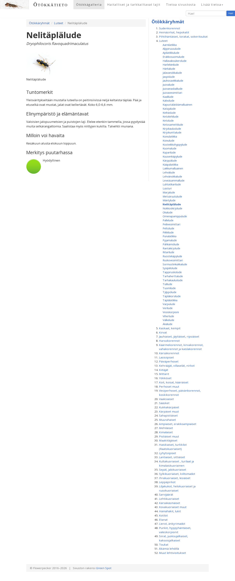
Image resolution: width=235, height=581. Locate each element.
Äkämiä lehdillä (169, 548)
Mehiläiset (166, 428)
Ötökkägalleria (89, 4)
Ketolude (168, 120)
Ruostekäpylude (172, 256)
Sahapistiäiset (168, 415)
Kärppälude (170, 160)
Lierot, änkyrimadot (172, 523)
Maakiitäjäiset (168, 440)
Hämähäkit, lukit (170, 511)
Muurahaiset (167, 419)
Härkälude (169, 68)
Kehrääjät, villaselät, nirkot (177, 365)
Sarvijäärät (166, 494)
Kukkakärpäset (169, 407)
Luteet (58, 23)
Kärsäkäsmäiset (169, 503)
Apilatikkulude (171, 52)
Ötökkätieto (50, 4)
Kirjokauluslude (172, 128)
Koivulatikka (170, 136)
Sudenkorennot (169, 28)
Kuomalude (169, 148)
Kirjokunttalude (172, 132)
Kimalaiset (166, 432)
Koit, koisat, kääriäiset (173, 382)
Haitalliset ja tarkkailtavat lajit (133, 4)
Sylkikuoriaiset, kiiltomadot (177, 474)
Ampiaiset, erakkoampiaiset (177, 424)
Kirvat (163, 332)
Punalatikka (169, 236)
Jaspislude (169, 76)
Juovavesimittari (172, 92)
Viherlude (168, 316)
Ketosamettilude (173, 124)
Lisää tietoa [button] (211, 4)
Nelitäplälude (172, 204)
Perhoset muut (169, 386)
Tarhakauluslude (173, 280)
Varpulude (169, 304)
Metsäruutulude (172, 196)
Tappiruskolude (172, 272)
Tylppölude (169, 292)
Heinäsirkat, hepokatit (174, 32)
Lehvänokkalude (172, 176)
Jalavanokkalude (172, 72)
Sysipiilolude (170, 268)
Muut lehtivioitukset (172, 553)
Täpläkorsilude (172, 296)
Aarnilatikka (170, 45)
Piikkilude (168, 232)
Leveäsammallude (174, 180)
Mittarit (164, 374)
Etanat (163, 519)
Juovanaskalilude (172, 88)
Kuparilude (169, 152)
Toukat (163, 544)
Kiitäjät (163, 370)
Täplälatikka (170, 300)
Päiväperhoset (168, 361)
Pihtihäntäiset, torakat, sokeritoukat (183, 36)
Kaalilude (168, 96)
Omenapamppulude (175, 216)
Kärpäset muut (169, 411)
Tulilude (167, 284)
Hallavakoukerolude (175, 61)
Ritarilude (168, 252)
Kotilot (163, 515)
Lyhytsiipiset (167, 453)
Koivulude (168, 140)
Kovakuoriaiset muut (173, 507)
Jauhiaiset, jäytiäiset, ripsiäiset (179, 336)
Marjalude (169, 192)
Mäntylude (169, 200)
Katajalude (169, 108)
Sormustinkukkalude (175, 264)
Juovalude (168, 84)
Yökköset (165, 378)
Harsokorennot (169, 340)
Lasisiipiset (166, 357)
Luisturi (167, 188)
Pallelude (168, 220)
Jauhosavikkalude (173, 80)
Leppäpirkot (167, 482)
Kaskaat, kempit (169, 328)
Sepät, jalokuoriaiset (172, 469)
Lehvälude (169, 172)
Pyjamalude (170, 240)
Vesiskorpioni (171, 312)
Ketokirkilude (170, 116)
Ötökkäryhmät (39, 23)
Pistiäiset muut (169, 436)
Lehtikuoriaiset (169, 499)
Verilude (168, 308)
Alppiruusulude (172, 48)
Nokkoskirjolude (172, 208)
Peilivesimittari (171, 224)
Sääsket (164, 403)
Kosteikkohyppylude (175, 144)
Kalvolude (168, 100)
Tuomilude (169, 288)
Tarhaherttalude (173, 276)
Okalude (168, 212)
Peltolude (168, 228)
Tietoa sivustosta (181, 4)
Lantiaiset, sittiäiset (172, 457)
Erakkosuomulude (173, 56)
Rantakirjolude (171, 248)
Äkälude (167, 324)
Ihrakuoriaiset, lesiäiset (174, 478)
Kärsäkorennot (169, 353)
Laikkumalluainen (173, 168)
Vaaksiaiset (166, 399)
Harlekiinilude (171, 64)
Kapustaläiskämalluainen (177, 104)
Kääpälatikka (170, 164)
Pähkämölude (171, 244)
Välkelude (168, 320)
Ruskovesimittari (173, 260)
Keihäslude (169, 112)
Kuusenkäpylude (172, 156)
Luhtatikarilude (172, 184)
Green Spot (103, 568)
